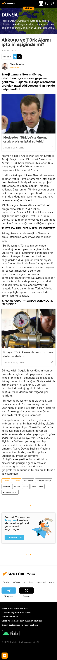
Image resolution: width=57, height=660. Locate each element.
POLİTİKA (28, 582)
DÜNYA (6, 480)
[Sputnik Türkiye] (9, 4)
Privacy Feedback (29, 624)
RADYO (17, 486)
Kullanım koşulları (10, 612)
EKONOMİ (41, 582)
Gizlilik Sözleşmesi (11, 624)
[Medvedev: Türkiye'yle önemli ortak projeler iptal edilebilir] (28, 113)
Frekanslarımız (21, 608)
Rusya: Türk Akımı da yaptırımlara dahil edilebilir (28, 354)
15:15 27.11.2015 (9, 50)
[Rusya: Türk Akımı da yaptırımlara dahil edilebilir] (28, 328)
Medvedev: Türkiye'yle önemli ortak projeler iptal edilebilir (25, 139)
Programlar (28, 480)
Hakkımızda (7, 608)
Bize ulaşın (25, 612)
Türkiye (6, 582)
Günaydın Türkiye (44, 480)
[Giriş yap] (46, 3)
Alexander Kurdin (10, 492)
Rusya (25, 486)
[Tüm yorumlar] (5, 656)
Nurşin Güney (37, 486)
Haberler (6, 486)
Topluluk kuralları (10, 616)
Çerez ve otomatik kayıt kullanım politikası (22, 620)
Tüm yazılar (14, 68)
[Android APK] (10, 633)
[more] (52, 147)
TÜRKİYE (16, 480)
